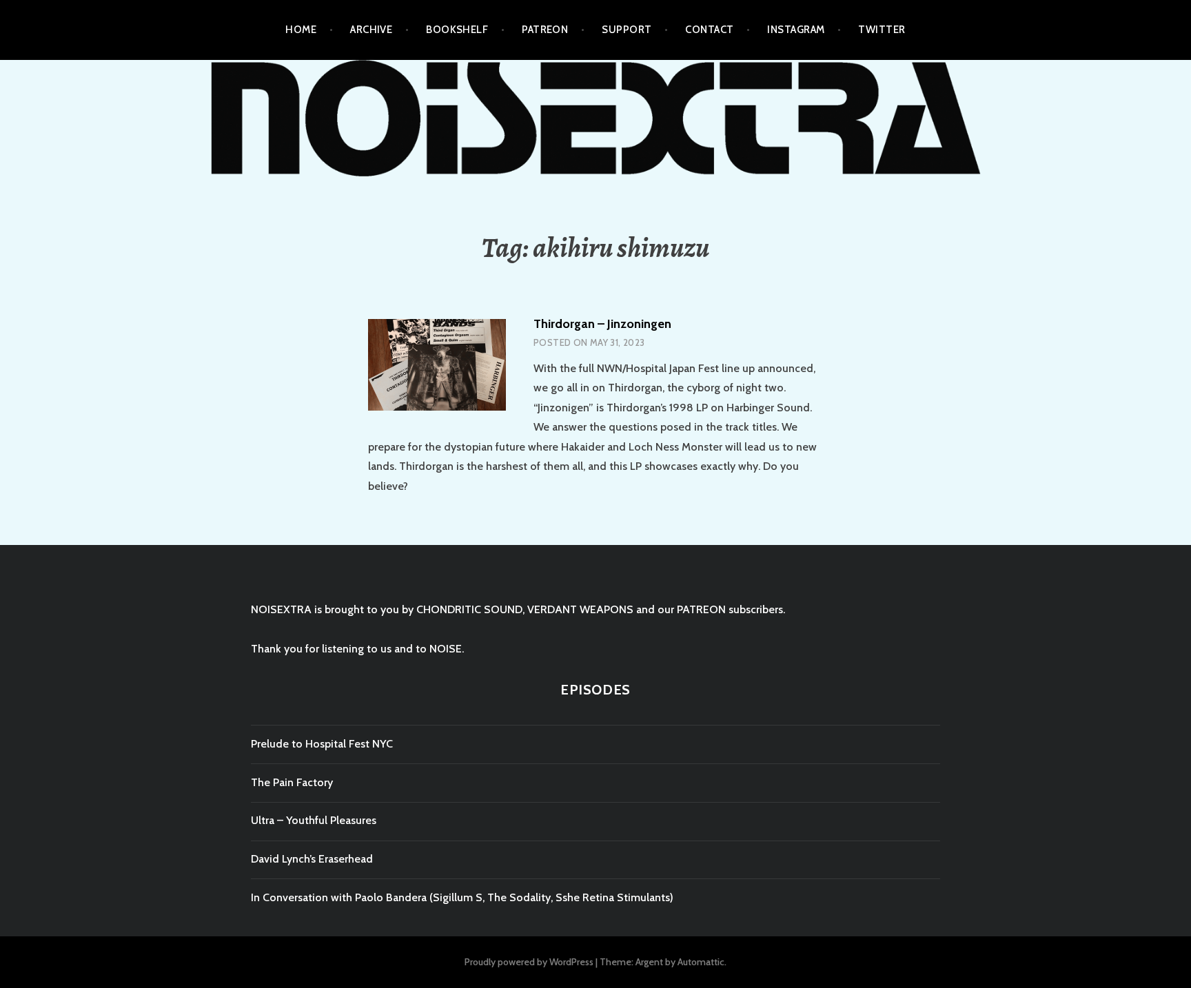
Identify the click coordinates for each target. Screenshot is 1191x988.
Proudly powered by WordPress (529, 962)
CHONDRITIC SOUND (469, 609)
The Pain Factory (292, 782)
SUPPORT (626, 29)
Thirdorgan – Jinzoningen (602, 323)
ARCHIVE (371, 29)
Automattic (701, 962)
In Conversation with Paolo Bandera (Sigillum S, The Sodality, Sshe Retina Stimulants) (462, 897)
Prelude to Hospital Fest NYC (322, 743)
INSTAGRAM (795, 29)
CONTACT (709, 29)
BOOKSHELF (457, 29)
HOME (300, 29)
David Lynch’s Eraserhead (312, 858)
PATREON (545, 29)
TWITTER (881, 29)
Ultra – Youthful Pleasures (313, 820)
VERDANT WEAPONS (580, 609)
